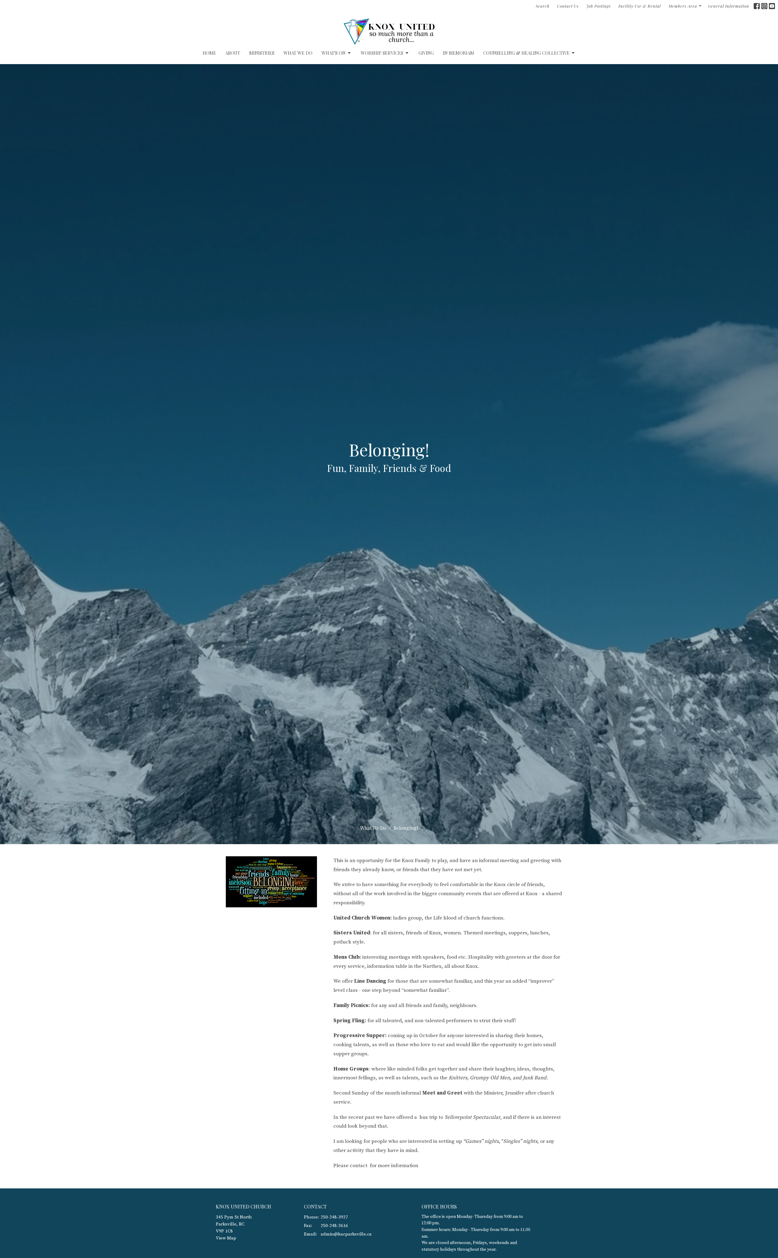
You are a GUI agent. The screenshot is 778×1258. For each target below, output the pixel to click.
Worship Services (382, 53)
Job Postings (598, 6)
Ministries (261, 53)
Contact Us (568, 6)
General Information (728, 6)
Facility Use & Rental (639, 6)
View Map (226, 1238)
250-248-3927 (334, 1217)
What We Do (298, 53)
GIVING (426, 53)
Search (542, 6)
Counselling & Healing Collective (526, 53)
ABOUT (232, 53)
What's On (334, 53)
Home (209, 53)
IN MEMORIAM (458, 53)
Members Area (683, 6)
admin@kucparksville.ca (346, 1234)
